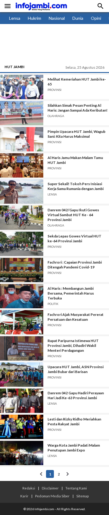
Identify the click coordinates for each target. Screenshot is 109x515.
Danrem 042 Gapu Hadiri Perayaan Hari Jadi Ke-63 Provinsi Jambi (76, 395)
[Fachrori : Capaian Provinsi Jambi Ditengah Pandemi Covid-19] (21, 270)
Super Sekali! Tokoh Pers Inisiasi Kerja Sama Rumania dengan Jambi (76, 186)
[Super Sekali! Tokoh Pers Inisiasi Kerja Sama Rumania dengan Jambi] (21, 191)
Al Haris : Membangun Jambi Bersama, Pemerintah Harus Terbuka (71, 293)
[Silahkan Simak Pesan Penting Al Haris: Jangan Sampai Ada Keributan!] (21, 113)
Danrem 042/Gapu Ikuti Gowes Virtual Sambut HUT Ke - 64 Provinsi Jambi (73, 215)
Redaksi (28, 488)
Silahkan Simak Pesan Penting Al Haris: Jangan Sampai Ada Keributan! (77, 107)
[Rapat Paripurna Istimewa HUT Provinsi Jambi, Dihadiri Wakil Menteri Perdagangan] (21, 348)
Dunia (77, 18)
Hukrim (34, 18)
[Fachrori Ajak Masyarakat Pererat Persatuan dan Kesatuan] (21, 322)
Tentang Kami (76, 488)
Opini (96, 18)
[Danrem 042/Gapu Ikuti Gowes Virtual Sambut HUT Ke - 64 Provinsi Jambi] (21, 218)
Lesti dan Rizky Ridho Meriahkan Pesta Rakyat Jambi (74, 421)
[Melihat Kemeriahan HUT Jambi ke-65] (21, 87)
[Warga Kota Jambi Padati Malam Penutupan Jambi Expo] (21, 453)
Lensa (14, 18)
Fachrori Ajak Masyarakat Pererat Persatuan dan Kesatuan (76, 317)
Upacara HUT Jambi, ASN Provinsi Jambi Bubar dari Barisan (76, 369)
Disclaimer (50, 488)
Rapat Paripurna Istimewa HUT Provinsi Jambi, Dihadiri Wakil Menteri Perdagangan (73, 345)
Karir (24, 496)
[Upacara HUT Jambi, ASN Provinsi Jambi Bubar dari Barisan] (21, 374)
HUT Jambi (15, 66)
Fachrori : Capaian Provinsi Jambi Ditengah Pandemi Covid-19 (75, 264)
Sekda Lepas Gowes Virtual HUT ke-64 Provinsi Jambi (74, 238)
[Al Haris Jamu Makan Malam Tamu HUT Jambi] (21, 165)
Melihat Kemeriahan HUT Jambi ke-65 (77, 81)
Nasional (57, 18)
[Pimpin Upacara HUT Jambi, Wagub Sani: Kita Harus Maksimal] (21, 139)
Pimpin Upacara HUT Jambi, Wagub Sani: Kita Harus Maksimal (76, 134)
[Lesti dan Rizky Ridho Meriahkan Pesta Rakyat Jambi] (21, 427)
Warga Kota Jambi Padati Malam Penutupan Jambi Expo (74, 447)
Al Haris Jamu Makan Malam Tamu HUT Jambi (75, 160)
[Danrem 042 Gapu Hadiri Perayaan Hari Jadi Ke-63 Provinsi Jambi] (21, 401)
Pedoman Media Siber (52, 496)
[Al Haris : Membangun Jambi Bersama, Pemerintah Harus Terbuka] (21, 296)
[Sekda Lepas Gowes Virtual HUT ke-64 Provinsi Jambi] (21, 244)
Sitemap (82, 496)
